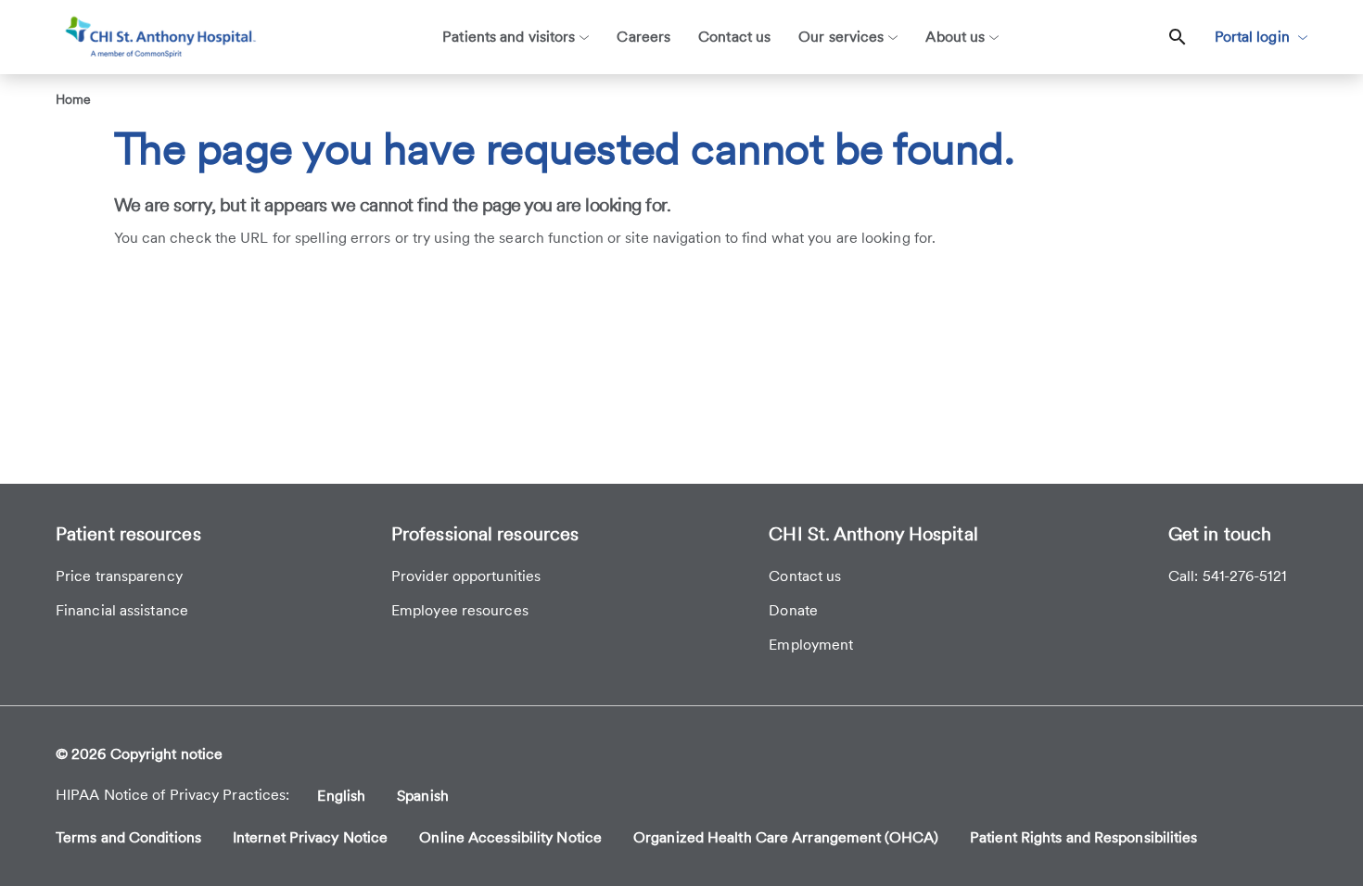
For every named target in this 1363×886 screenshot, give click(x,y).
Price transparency (119, 576)
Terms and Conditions (128, 837)
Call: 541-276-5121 (1227, 576)
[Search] (1177, 37)
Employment (811, 644)
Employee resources (460, 610)
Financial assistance (122, 610)
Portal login (1254, 36)
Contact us (805, 576)
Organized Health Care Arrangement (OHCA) (785, 837)
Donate (793, 610)
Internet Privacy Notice (310, 837)
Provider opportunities (466, 576)
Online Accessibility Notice (510, 837)
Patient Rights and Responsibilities (1084, 837)
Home (73, 99)
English (341, 795)
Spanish (423, 795)
